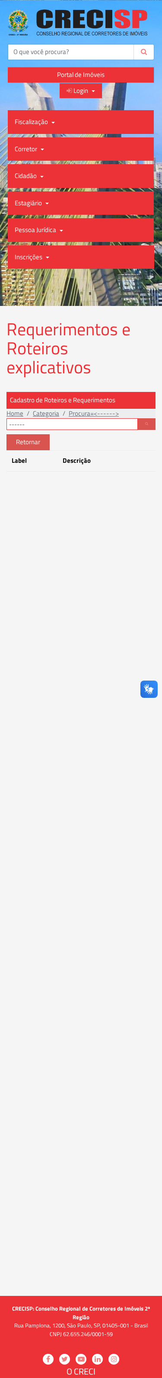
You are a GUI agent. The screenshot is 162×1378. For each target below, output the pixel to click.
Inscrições (29, 257)
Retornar (28, 442)
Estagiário (29, 203)
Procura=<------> (94, 413)
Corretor (26, 149)
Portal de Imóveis (81, 75)
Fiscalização (32, 122)
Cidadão (26, 176)
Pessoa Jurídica (36, 230)
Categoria (46, 413)
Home (14, 413)
